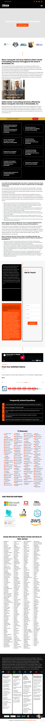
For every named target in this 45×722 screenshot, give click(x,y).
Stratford (16, 615)
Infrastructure (28, 461)
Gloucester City (27, 609)
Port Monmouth (7, 582)
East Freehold (16, 552)
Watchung (16, 592)
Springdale (36, 545)
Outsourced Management (18, 451)
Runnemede (26, 545)
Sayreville (36, 622)
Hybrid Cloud (17, 475)
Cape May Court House (17, 542)
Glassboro (36, 588)
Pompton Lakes (27, 602)
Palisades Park (36, 589)
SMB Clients (7, 469)
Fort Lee (35, 618)
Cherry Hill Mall (37, 550)
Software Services (28, 444)
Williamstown (36, 558)
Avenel (35, 579)
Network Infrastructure (37, 466)
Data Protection (8, 444)
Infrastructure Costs (37, 451)
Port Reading (6, 608)
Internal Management (37, 457)
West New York (37, 628)
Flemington (6, 644)
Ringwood (26, 635)
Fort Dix (15, 635)
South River (36, 566)
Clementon (16, 560)
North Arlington (37, 565)
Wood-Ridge (26, 575)
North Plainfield (37, 591)
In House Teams (28, 456)
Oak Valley (6, 581)
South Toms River (7, 594)
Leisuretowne (6, 576)
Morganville (16, 561)
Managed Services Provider (18, 485)
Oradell (15, 645)
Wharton (16, 596)
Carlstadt (16, 593)
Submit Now (32, 323)
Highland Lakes (17, 562)
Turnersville (6, 599)
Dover (35, 575)
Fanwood (16, 636)
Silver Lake (6, 625)
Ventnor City (26, 587)
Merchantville (6, 597)
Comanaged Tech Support (17, 680)
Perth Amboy (36, 625)
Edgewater (26, 641)
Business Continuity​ (9, 439)
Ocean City (26, 601)
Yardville (15, 612)
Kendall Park (26, 573)
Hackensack (36, 623)
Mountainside (16, 614)
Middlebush (6, 541)
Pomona (15, 623)
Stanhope (6, 578)
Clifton (35, 636)
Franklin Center (17, 586)
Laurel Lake (6, 579)
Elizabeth (35, 639)
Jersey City (36, 643)
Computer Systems (29, 453)
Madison (35, 573)
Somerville (26, 633)
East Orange (36, 630)
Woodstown (6, 619)
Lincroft (15, 598)
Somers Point (26, 593)
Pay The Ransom (28, 433)
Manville (25, 592)
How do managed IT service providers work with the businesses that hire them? (22, 411)
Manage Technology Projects (7, 458)
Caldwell (15, 641)
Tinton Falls (36, 571)
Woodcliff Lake (17, 581)
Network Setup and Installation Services (38, 680)
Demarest (16, 553)
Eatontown (26, 634)
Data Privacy (7, 442)
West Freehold (27, 648)
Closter (25, 552)
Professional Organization (27, 476)
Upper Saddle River (27, 541)
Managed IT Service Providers (9, 463)
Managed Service (18, 441)
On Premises (17, 447)
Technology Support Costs (38, 483)
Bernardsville (16, 630)
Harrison (35, 586)
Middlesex (26, 646)
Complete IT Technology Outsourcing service (17, 691)
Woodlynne (6, 561)
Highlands (16, 546)
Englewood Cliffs (17, 568)
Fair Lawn (36, 614)
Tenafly (35, 556)
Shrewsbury (6, 617)
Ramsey (35, 560)
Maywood (26, 578)
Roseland (16, 579)
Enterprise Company (17, 469)
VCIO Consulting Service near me (16, 701)
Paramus (35, 603)
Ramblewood (16, 578)
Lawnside (6, 553)
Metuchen (36, 557)
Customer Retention (37, 444)
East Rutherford (27, 582)
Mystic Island (26, 551)
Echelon (25, 625)
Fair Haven (16, 573)
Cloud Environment (29, 448)
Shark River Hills (7, 577)
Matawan (26, 558)
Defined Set (7, 447)
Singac (5, 627)
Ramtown (16, 597)
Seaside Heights (7, 560)
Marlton (25, 581)
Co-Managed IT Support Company (6, 689)
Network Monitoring (29, 471)
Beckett (15, 557)
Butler (15, 634)
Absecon (25, 567)
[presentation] (2, 382)
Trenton (35, 645)
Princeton (36, 612)
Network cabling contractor (37, 683)
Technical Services (38, 479)
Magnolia (6, 632)
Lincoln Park (26, 591)
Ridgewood (36, 601)
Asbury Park (36, 563)
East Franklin (16, 633)
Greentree (26, 610)
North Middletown (7, 573)
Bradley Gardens (37, 555)
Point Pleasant (37, 582)
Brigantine (26, 560)
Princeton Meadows (38, 542)
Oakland (25, 640)
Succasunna (26, 553)
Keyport (15, 618)
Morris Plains (16, 594)
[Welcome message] (39, 716)
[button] (16, 382)
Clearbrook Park (7, 549)
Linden (35, 620)
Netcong (6, 570)
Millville (35, 606)
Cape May (6, 589)
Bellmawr (26, 614)
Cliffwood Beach (7, 555)
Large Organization (9, 448)
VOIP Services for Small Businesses (37, 699)
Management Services (27, 466)
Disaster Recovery (8, 485)
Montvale (26, 555)
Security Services (38, 474)
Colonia (35, 576)
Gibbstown (6, 603)
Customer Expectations (37, 441)
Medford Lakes (7, 610)
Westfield (36, 608)
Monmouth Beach (7, 575)
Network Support (18, 445)
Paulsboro (16, 584)
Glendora (16, 551)
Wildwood (16, 558)
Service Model (18, 455)
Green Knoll (16, 606)
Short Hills (26, 643)
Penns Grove (16, 549)
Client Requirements (18, 466)
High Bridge (6, 587)
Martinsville (26, 619)
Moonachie (6, 545)
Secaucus (36, 593)
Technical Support (38, 481)
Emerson (16, 632)
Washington (36, 562)
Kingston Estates (17, 599)
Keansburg (26, 579)
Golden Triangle (7, 624)
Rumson (15, 609)
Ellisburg (5, 630)
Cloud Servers (27, 452)
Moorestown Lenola (38, 544)
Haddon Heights (17, 625)
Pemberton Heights (8, 552)
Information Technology (27, 459)
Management (37, 471)
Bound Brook (26, 594)
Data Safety (7, 445)
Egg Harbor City (7, 615)
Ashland (25, 549)
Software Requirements (28, 442)
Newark (35, 644)
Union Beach (16, 567)
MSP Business (37, 461)
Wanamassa (16, 544)
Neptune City (6, 646)
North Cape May (7, 568)
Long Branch (36, 610)
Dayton (15, 629)
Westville (6, 622)
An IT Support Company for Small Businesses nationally (7, 703)
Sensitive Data (38, 476)
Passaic (35, 634)
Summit (35, 594)
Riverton (5, 544)
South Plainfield (37, 597)
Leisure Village (7, 640)
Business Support (18, 460)
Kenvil (5, 565)
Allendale (16, 610)
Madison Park (16, 639)
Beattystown (6, 643)
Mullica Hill (6, 592)
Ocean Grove (6, 566)
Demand (7, 481)
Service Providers (8, 466)
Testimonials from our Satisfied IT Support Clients (6, 685)
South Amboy (26, 572)
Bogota (25, 546)
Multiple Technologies (37, 463)
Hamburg (6, 571)
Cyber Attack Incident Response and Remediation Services (27, 700)
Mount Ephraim (7, 645)
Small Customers (8, 468)
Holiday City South (7, 636)
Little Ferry (26, 598)
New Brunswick (37, 629)
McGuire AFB (16, 563)
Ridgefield (26, 608)
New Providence (27, 645)
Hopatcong (36, 551)
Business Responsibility (7, 479)
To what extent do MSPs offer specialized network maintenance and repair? (23, 404)
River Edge (26, 615)
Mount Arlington (17, 583)
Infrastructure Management (37, 454)
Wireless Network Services (37, 693)
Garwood (6, 635)
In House (26, 455)
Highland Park (36, 541)
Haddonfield (26, 613)
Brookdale (26, 586)
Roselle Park (26, 644)
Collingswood (36, 546)
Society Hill (6, 591)
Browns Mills (26, 603)
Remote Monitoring (29, 481)
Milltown (15, 617)
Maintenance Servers (7, 454)
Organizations (18, 448)
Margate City (16, 587)
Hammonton (36, 547)
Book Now (35, 118)
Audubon (26, 557)
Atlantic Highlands (7, 634)
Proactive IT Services (27, 439)
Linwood (15, 608)
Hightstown (16, 566)
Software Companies (7, 472)
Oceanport (16, 572)
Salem (15, 565)
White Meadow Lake (28, 577)
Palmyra (15, 619)
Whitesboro (6, 551)
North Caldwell (17, 604)
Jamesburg (16, 588)
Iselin (35, 577)
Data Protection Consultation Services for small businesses (27, 691)
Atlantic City (36, 641)
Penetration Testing (29, 435)
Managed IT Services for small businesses (17, 695)
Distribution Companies (17, 434)
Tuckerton (6, 583)
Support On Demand (27, 483)
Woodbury (26, 584)
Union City (36, 633)
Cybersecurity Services (38, 449)
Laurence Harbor (17, 603)
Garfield (35, 613)
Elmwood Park (36, 584)
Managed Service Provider (18, 477)
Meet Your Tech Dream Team (6, 707)
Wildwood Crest (7, 567)
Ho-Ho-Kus (6, 618)
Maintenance (7, 450)
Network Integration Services (38, 686)
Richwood (6, 612)
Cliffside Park (36, 602)
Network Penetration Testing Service (27, 696)
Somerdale (16, 570)
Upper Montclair (27, 620)
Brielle (15, 545)
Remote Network (38, 470)
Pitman (25, 565)
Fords (35, 561)
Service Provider (18, 459)
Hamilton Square (27, 629)
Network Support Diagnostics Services (38, 689)
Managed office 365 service (17, 688)
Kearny (35, 619)
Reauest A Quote (22, 25)
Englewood (36, 607)
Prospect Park (17, 582)
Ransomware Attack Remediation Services (27, 705)
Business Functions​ (9, 441)
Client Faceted (18, 463)
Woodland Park (27, 636)
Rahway (35, 609)
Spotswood (26, 542)
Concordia (6, 586)
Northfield (16, 643)
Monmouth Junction (8, 558)
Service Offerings (18, 457)
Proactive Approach (29, 436)
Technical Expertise (39, 478)
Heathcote (16, 602)
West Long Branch (17, 640)
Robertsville (26, 624)
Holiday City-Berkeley (28, 632)
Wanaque (26, 623)
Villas (25, 566)
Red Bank (26, 627)
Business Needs (8, 477)
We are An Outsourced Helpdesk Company (7, 698)
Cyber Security (38, 446)
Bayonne (35, 632)
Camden (35, 635)
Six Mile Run (6, 556)
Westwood (26, 604)
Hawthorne (36, 581)
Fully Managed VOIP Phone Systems (37, 696)
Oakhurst (6, 606)
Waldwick (26, 589)
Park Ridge (26, 562)
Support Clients (28, 445)
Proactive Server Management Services (16, 684)
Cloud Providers (28, 450)
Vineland (35, 638)
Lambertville (6, 604)
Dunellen (16, 620)
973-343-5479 (8, 1)
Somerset (36, 599)
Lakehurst (6, 546)
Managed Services (18, 479)
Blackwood (16, 556)
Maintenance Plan (8, 452)
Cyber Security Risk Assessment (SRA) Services (27, 682)
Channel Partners (18, 462)
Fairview (35, 552)
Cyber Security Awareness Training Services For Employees (27, 710)
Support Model (28, 447)
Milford (5, 542)
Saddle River (6, 572)
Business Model (8, 475)
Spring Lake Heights (8, 639)
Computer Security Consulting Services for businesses (27, 687)
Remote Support (38, 473)
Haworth (5, 584)
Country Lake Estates (8, 602)
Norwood (16, 576)
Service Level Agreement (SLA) (18, 453)
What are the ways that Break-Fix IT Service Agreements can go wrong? (22, 419)
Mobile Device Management (28, 469)
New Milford (36, 567)
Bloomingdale (17, 644)
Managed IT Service (9, 460)
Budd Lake (26, 583)
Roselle (35, 592)
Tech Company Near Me (38, 439)
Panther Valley (7, 607)
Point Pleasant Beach (8, 641)
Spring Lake (6, 557)
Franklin (35, 615)
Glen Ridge (16, 628)
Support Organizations (37, 434)
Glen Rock (26, 622)
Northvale (16, 555)
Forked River (16, 550)
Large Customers (38, 459)
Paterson (35, 640)
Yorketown (16, 601)
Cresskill (25, 561)
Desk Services (8, 483)
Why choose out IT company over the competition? (7, 681)
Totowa (25, 599)
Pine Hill (25, 597)
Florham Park (26, 618)
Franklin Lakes (26, 606)
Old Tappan (16, 589)
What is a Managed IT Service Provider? (14, 407)
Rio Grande (6, 550)
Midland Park (16, 622)
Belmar (15, 571)
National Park (6, 562)
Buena (5, 633)
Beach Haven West (8, 593)
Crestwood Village (17, 646)
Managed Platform (19, 436)
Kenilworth (16, 648)
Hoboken (35, 627)
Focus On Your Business (18, 471)
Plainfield (35, 624)
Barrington (16, 607)
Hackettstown (27, 576)
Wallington (26, 617)
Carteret (35, 596)
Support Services (38, 436)
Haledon (25, 544)
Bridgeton (36, 617)
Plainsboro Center (7, 547)
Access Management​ (8, 437)
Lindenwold (36, 568)
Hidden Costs (17, 473)
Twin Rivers (16, 613)
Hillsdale (25, 596)
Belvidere (6, 598)
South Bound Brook (8, 638)
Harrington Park (17, 547)
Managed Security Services (18, 439)
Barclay (5, 629)
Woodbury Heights (7, 563)
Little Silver (16, 575)
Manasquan (16, 577)
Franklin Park (36, 549)
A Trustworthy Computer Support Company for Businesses (7, 693)
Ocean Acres (36, 570)
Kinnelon (25, 588)
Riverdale (6, 620)
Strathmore (16, 638)
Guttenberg (26, 607)
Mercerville (26, 638)
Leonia (25, 571)
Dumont (35, 572)
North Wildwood (7, 601)
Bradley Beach (7, 623)
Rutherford (36, 578)
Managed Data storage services (16, 698)
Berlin (15, 627)
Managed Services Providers (28, 463)
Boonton (25, 568)
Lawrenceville (6, 613)
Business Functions (9, 474)
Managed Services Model (18, 482)
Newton (25, 628)
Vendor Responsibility (37, 486)
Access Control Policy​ (8, 434)
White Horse (26, 556)
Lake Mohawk (26, 570)
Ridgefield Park (27, 639)
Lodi (34, 598)
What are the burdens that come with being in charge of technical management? (21, 415)
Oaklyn (5, 614)
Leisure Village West (8, 588)
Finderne (15, 591)
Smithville (16, 624)
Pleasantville (36, 587)
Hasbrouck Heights (27, 630)
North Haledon (27, 547)
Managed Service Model (18, 443)
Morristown (36, 583)
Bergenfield (36, 604)
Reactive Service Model (28, 479)
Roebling (5, 609)
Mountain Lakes (7, 628)
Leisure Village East (8, 596)
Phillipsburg (36, 553)
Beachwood (26, 612)
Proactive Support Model (28, 473)
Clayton (25, 563)
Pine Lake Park (27, 550)
